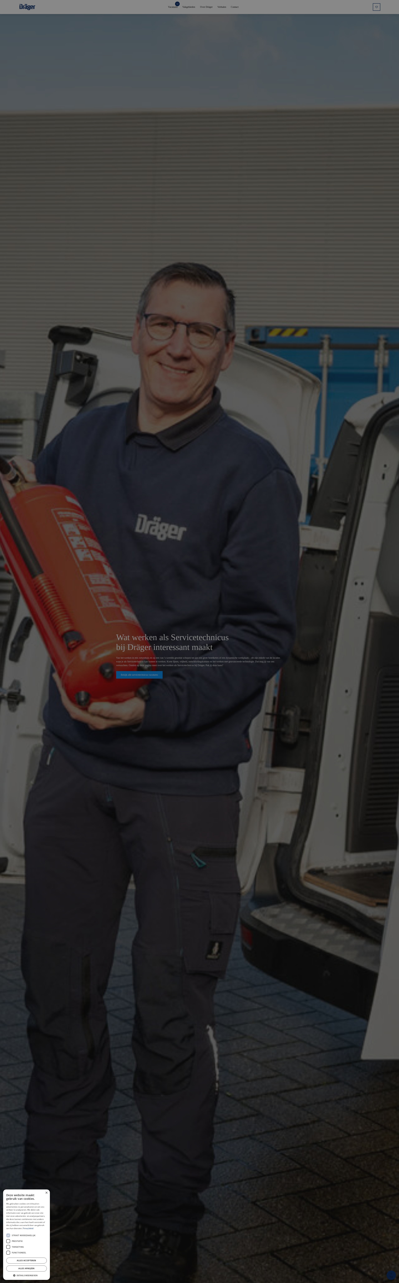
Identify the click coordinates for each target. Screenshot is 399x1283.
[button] (26, 1275)
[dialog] (26, 1234)
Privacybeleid (28, 1228)
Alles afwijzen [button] (26, 1268)
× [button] (46, 1193)
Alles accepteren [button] (26, 1260)
